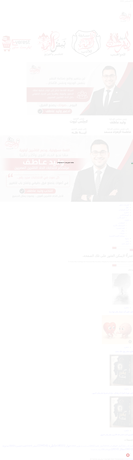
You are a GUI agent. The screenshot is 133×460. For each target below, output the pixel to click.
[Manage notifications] (128, 455)
